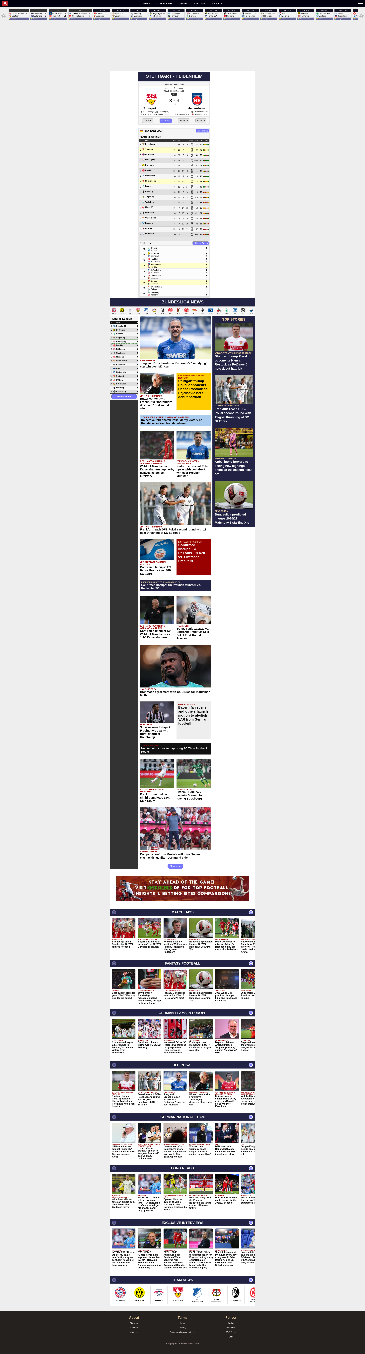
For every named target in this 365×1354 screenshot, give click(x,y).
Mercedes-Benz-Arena (174, 88)
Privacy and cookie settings (182, 1332)
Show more (175, 866)
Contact (134, 1327)
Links (231, 1336)
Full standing (202, 131)
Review (201, 120)
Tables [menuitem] (183, 3)
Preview (184, 120)
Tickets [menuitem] (217, 3)
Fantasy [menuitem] (200, 3)
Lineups (148, 120)
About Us (134, 1323)
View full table (124, 396)
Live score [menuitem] (164, 3)
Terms (182, 1323)
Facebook (231, 1327)
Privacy (182, 1327)
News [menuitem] (146, 3)
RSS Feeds (231, 1332)
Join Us (134, 1332)
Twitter (231, 1323)
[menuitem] (56, 3)
